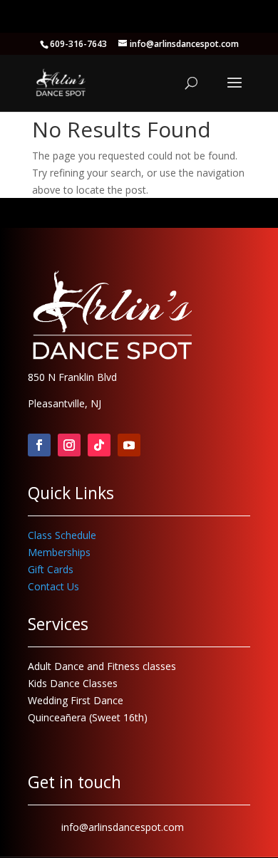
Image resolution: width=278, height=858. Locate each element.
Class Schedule (62, 535)
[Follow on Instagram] (69, 445)
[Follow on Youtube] (129, 445)
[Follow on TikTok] (99, 445)
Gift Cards (50, 569)
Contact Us (53, 586)
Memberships (59, 552)
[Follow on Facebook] (39, 445)
